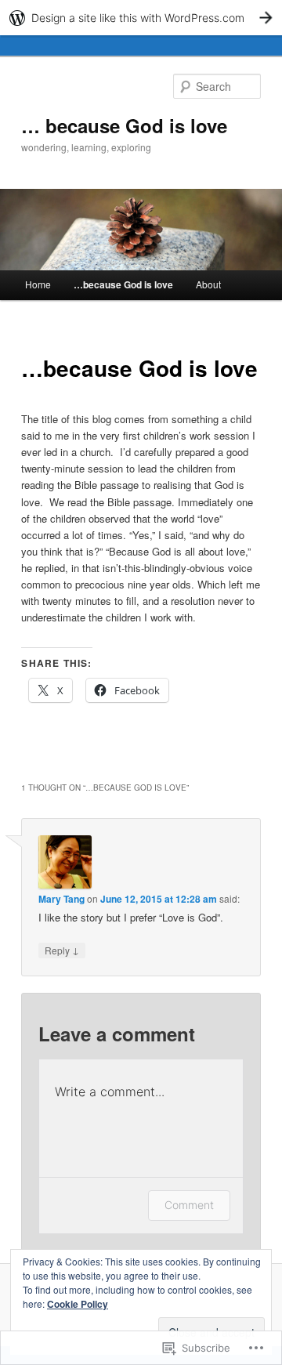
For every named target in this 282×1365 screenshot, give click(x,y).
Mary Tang (61, 899)
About (208, 284)
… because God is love (124, 125)
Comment (189, 1204)
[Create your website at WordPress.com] (141, 17)
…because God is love (123, 284)
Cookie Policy (77, 1304)
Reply (62, 950)
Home (38, 284)
